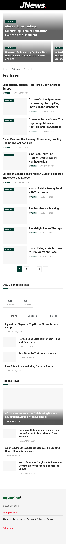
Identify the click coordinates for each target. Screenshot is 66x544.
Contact (50, 519)
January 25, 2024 (14, 421)
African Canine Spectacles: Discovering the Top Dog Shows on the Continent (45, 103)
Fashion (9, 249)
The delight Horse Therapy (45, 228)
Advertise (18, 519)
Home (5, 69)
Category (16, 69)
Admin (7, 93)
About (5, 519)
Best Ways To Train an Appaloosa (37, 353)
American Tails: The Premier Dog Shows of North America (43, 157)
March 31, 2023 (46, 197)
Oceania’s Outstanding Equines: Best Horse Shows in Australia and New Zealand (26, 56)
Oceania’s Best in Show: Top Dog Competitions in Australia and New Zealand (46, 123)
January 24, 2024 (21, 93)
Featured (10, 21)
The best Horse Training (44, 208)
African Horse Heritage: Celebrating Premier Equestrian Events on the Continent (26, 31)
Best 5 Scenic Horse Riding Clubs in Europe (29, 366)
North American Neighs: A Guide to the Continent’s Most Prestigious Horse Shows (40, 465)
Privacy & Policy (34, 519)
